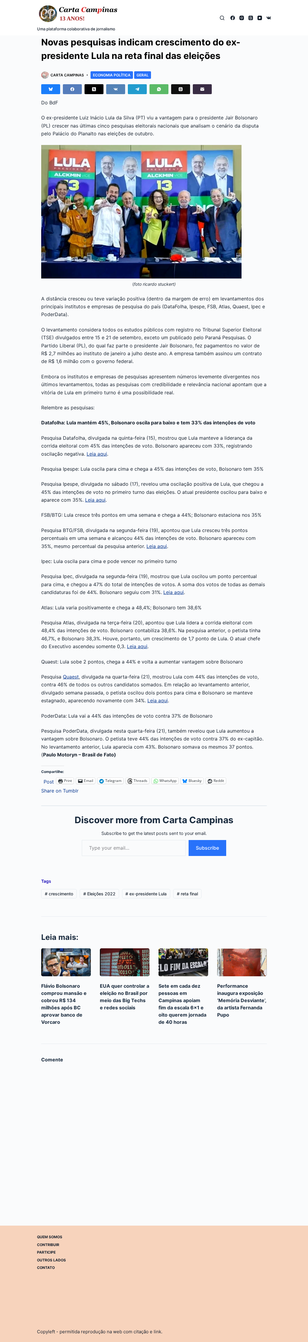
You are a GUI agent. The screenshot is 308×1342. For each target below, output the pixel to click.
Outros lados (51, 1260)
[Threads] (250, 18)
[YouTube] (259, 18)
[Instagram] (241, 18)
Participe (46, 1252)
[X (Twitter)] (94, 89)
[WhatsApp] (158, 89)
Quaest (71, 677)
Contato (46, 1267)
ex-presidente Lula (146, 893)
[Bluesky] (50, 89)
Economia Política (112, 75)
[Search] (222, 18)
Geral (143, 75)
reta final (187, 893)
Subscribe (207, 848)
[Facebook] (232, 18)
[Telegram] (137, 89)
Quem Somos (49, 1237)
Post (49, 781)
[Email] (202, 89)
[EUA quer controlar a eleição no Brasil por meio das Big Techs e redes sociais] (124, 962)
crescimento (59, 893)
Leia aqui (97, 454)
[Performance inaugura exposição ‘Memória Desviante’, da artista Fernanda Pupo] (242, 962)
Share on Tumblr (60, 790)
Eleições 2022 (99, 893)
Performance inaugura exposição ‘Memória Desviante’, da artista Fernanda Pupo (241, 1000)
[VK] (268, 18)
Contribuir (48, 1244)
